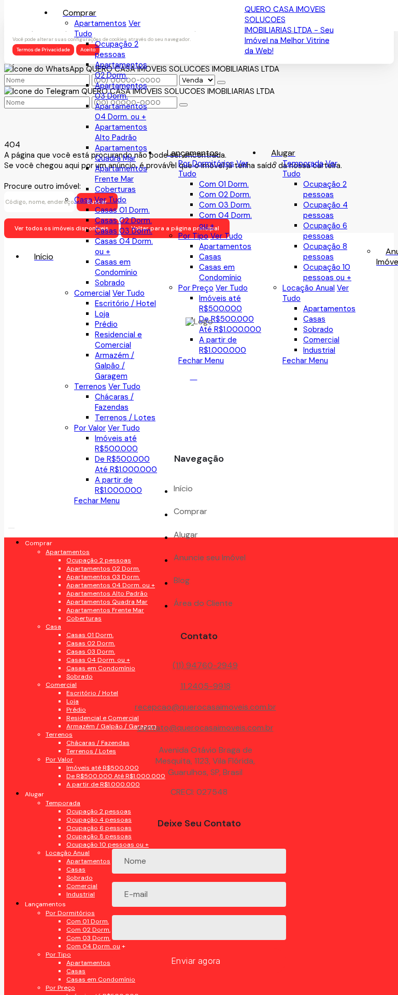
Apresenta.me (29, 985)
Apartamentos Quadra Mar (121, 153)
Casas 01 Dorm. (122, 210)
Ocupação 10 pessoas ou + (327, 272)
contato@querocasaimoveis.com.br (205, 728)
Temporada (302, 163)
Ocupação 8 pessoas (325, 251)
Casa (83, 200)
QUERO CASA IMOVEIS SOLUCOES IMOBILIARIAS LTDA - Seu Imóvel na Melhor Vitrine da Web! (289, 30)
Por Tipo (193, 236)
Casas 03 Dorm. (123, 231)
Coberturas (115, 189)
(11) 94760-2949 (205, 665)
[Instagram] (199, 435)
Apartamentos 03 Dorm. (121, 90)
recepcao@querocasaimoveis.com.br (205, 707)
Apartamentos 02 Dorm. (121, 70)
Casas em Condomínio (220, 272)
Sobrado (110, 283)
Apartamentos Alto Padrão (121, 132)
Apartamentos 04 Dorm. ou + (121, 111)
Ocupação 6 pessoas (325, 230)
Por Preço (196, 288)
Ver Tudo (226, 236)
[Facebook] (199, 380)
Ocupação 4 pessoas (325, 210)
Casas (210, 257)
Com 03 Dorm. (225, 205)
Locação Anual (308, 288)
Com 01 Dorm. (224, 184)
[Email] (199, 417)
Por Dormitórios (206, 163)
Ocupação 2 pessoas (325, 189)
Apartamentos (225, 246)
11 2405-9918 (205, 686)
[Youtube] (199, 399)
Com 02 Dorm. (225, 194)
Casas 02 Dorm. (123, 220)
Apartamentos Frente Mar (121, 173)
